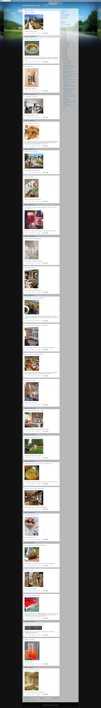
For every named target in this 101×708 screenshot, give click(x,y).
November (65, 43)
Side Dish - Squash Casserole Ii (32, 39)
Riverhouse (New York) (30, 267)
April (64, 54)
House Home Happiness (65, 14)
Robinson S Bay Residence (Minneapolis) (34, 488)
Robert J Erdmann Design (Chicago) (33, 238)
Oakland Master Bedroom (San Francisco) (34, 410)
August (64, 48)
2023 (63, 28)
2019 (63, 34)
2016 (63, 39)
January (64, 59)
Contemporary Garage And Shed (32, 437)
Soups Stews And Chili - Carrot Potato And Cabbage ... (68, 90)
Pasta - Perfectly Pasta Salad (31, 123)
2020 (63, 33)
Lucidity (62, 12)
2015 (63, 40)
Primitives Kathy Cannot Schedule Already (34, 624)
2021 (63, 31)
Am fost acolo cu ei (31, 5)
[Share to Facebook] (46, 33)
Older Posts (55, 698)
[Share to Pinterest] (47, 33)
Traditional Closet (29, 66)
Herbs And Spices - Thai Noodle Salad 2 (34, 354)
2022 (63, 30)
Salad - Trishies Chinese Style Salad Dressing (35, 545)
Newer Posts (27, 698)
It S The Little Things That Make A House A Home (36, 325)
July (64, 49)
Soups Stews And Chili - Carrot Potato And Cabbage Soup (38, 463)
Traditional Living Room (30, 380)
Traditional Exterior (29, 570)
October (64, 45)
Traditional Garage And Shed (31, 151)
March (64, 56)
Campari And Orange (29, 639)
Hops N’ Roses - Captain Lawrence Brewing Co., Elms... (69, 72)
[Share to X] (45, 33)
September (65, 46)
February (65, 57)
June (64, 51)
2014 (63, 108)
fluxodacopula (63, 11)
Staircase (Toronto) (29, 177)
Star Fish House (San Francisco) (32, 669)
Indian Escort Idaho (64, 15)
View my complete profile (65, 24)
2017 (63, 37)
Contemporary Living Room (31, 96)
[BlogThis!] (44, 33)
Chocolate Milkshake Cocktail (31, 515)
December (65, 42)
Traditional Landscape (30, 12)
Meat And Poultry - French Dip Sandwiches (35, 298)
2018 (63, 36)
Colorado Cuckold (64, 17)
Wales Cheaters (64, 18)
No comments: (38, 33)
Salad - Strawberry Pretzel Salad (32, 595)
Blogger (57, 705)
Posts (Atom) (32, 700)
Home (41, 698)
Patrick (63, 22)
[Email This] (43, 33)
